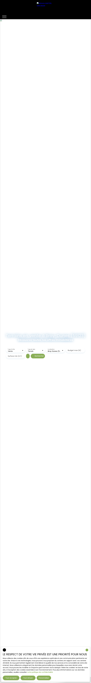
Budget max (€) (74, 350)
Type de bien (31, 349)
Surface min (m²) (15, 356)
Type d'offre (11, 349)
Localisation (51, 349)
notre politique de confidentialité (40, 672)
